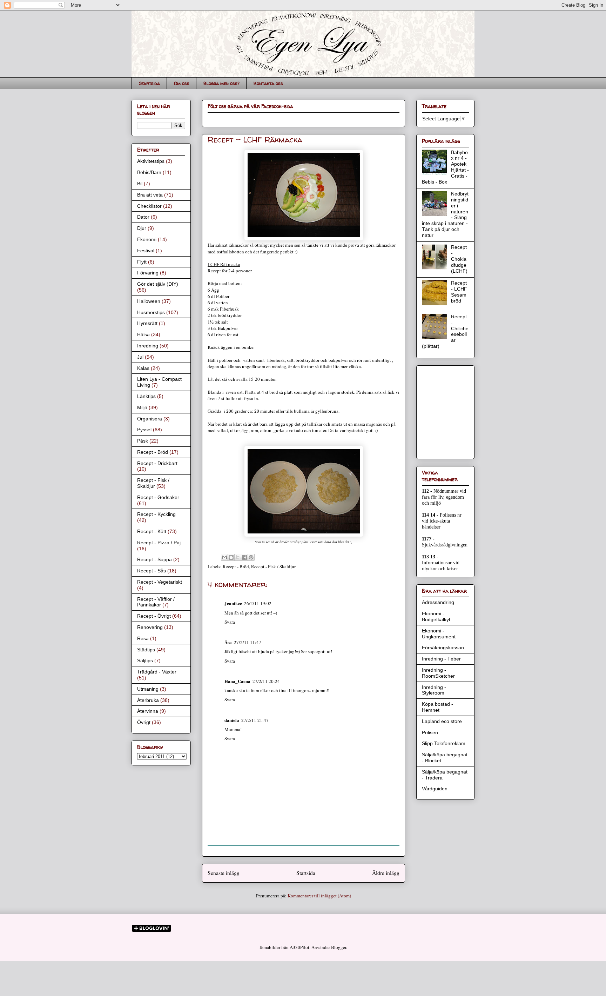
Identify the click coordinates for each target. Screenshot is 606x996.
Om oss (181, 83)
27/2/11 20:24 (266, 681)
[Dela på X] (237, 557)
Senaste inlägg (224, 872)
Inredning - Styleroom (434, 690)
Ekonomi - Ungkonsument (439, 633)
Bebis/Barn (149, 172)
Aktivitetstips (150, 161)
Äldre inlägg (385, 872)
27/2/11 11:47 (247, 642)
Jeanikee (233, 603)
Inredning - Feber (441, 659)
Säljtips (145, 660)
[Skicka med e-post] (224, 557)
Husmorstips (151, 312)
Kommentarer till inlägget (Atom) (319, 895)
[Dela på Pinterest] (251, 557)
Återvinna (147, 711)
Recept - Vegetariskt (159, 582)
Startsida (149, 83)
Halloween (148, 301)
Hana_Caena (237, 681)
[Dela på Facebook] (244, 557)
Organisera (149, 418)
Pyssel (144, 429)
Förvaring (148, 272)
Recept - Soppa (154, 559)
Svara (229, 622)
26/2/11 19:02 (257, 603)
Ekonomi (146, 239)
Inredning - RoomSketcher (438, 673)
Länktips (146, 396)
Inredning (147, 345)
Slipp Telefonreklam (443, 743)
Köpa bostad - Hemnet (437, 707)
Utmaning (148, 689)
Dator (143, 217)
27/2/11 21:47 (255, 720)
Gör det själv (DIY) (157, 284)
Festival (145, 250)
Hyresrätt (147, 323)
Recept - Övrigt (154, 616)
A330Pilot (299, 947)
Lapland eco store (442, 721)
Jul (140, 357)
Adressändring (438, 602)
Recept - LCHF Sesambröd (459, 291)
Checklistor (149, 206)
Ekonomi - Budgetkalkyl (436, 616)
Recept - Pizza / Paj (159, 542)
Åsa (228, 642)
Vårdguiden (434, 788)
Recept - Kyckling (156, 514)
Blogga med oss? (221, 83)
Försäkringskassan (443, 647)
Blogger (338, 947)
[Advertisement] (443, 410)
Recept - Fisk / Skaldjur (273, 566)
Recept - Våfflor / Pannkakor (156, 602)
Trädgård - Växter (156, 672)
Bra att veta (150, 195)
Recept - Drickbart (157, 463)
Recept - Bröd (236, 566)
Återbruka (148, 700)
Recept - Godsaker (158, 497)
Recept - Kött (151, 531)
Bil (139, 183)
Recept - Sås (151, 570)
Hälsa (143, 334)
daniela (231, 720)
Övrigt (143, 722)
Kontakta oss (268, 83)
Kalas (143, 368)
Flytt (142, 262)
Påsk (142, 441)
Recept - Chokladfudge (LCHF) (459, 258)
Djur (141, 228)
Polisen (430, 732)
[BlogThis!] (231, 557)
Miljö (142, 407)
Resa (143, 638)
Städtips (146, 649)
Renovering (150, 627)
